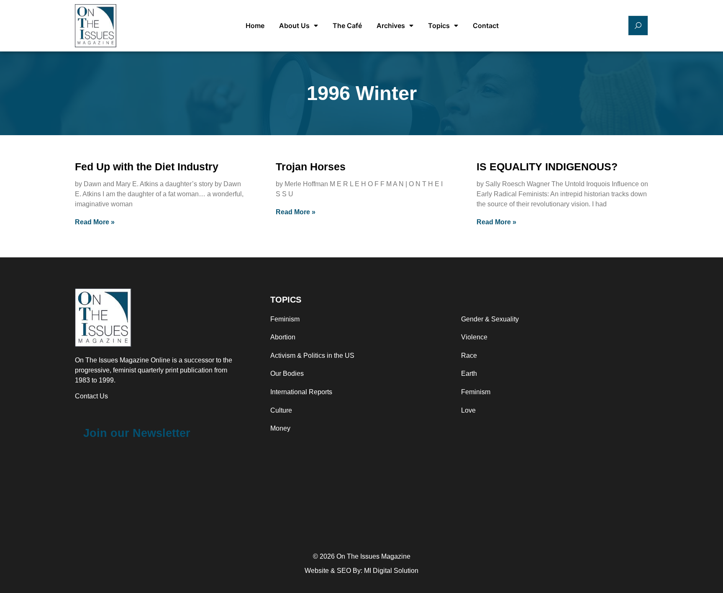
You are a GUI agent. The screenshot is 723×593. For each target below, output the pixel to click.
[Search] (638, 25)
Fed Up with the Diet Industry (146, 166)
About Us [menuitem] (294, 25)
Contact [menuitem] (486, 25)
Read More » (95, 222)
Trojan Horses (311, 166)
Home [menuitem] (255, 25)
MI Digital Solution (391, 570)
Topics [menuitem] (439, 25)
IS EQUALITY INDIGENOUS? (547, 166)
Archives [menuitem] (391, 25)
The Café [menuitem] (347, 25)
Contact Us (91, 396)
